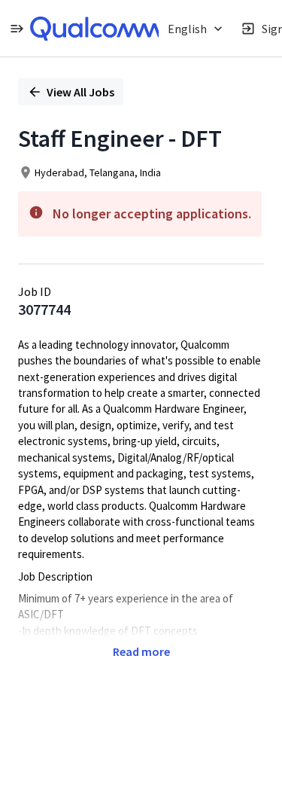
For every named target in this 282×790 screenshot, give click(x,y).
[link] (95, 28)
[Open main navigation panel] (16, 28)
